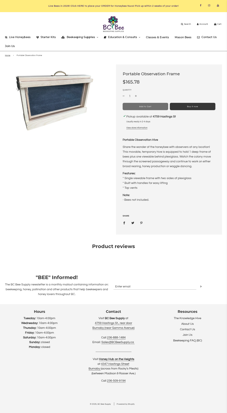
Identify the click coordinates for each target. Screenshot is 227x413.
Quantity (127, 90)
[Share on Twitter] (133, 223)
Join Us (187, 334)
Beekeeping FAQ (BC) (187, 340)
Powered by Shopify (126, 404)
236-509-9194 (116, 380)
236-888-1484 (116, 337)
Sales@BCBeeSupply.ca (118, 342)
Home (7, 55)
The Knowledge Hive (187, 318)
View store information (136, 128)
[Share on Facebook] (124, 223)
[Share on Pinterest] (141, 223)
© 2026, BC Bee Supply (100, 404)
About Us (187, 323)
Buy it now (192, 106)
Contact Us (187, 329)
